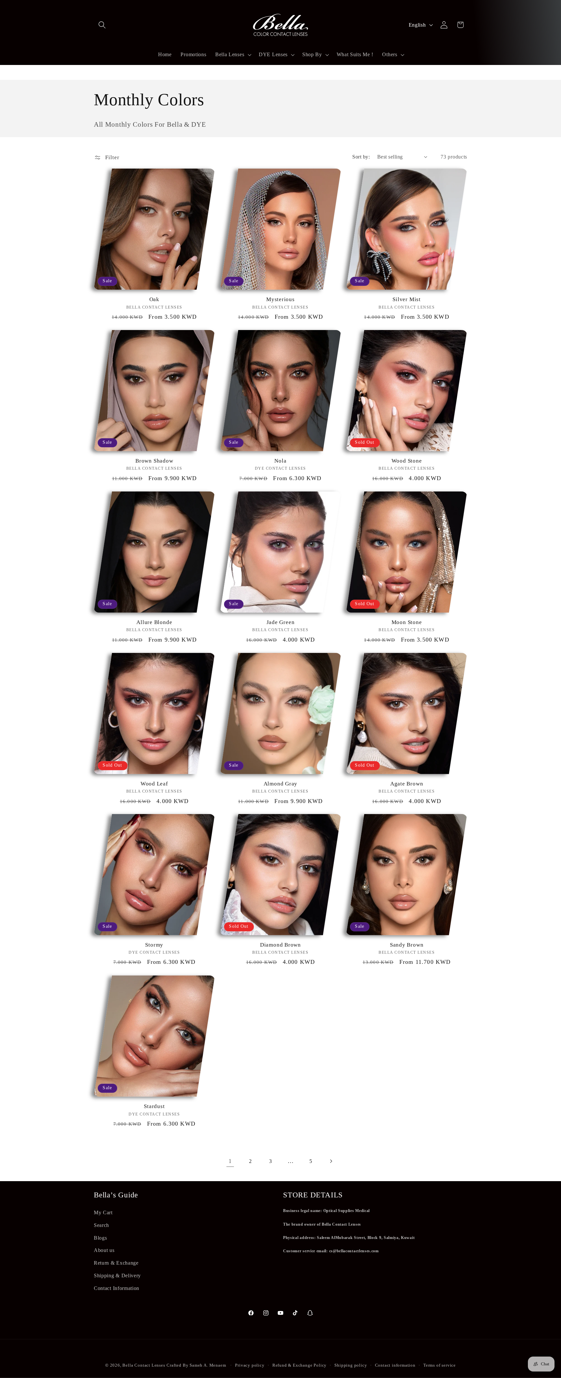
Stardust (154, 1106)
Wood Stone (407, 461)
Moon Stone (407, 622)
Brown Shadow (154, 461)
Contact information (395, 1365)
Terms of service (439, 1365)
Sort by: (361, 156)
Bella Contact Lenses (143, 1365)
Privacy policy (249, 1365)
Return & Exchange (116, 1263)
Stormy (154, 945)
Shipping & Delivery (117, 1275)
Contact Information (116, 1288)
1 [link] (230, 1161)
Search (101, 1225)
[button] (102, 25)
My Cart (103, 1212)
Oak (154, 299)
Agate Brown (406, 784)
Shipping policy (350, 1365)
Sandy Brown (407, 945)
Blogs (100, 1237)
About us (104, 1250)
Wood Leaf (154, 784)
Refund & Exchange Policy (299, 1365)
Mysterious (280, 299)
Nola (280, 461)
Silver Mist (407, 299)
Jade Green (281, 622)
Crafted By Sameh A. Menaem (196, 1365)
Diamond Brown (280, 945)
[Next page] (331, 1161)
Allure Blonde (154, 622)
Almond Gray (281, 784)
